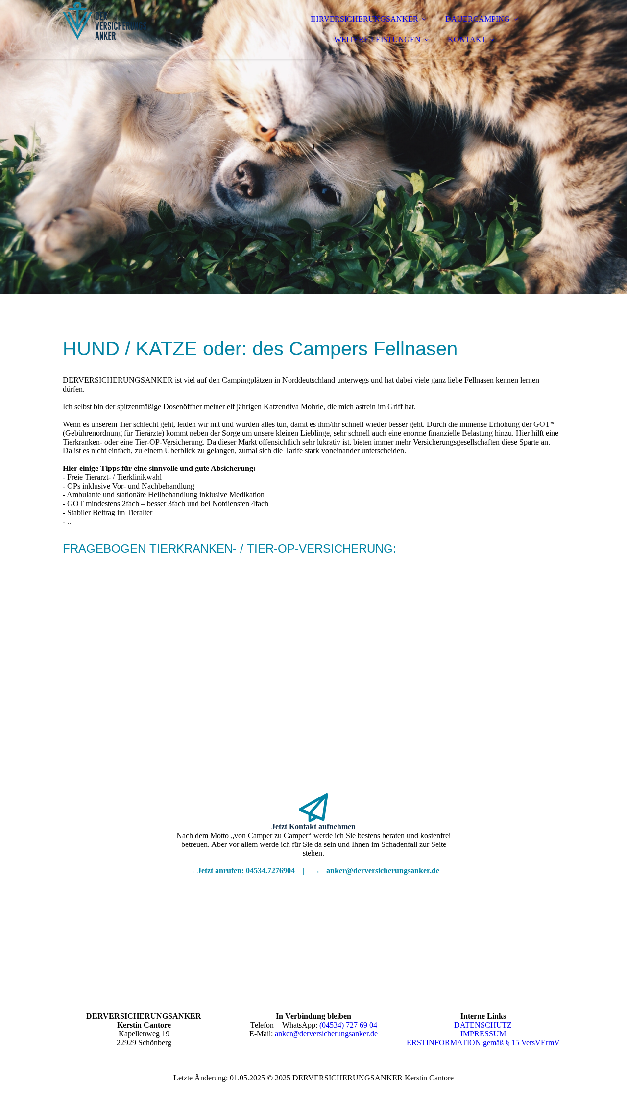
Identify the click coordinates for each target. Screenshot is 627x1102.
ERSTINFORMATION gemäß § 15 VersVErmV (483, 1042)
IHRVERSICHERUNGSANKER (364, 19)
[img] (148, 34)
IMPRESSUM (483, 1034)
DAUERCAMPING (477, 19)
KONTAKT (467, 39)
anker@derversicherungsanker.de (326, 1034)
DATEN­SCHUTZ (483, 1025)
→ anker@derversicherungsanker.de (376, 871)
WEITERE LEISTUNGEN (377, 39)
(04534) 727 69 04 (348, 1025)
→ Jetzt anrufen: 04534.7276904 (241, 871)
